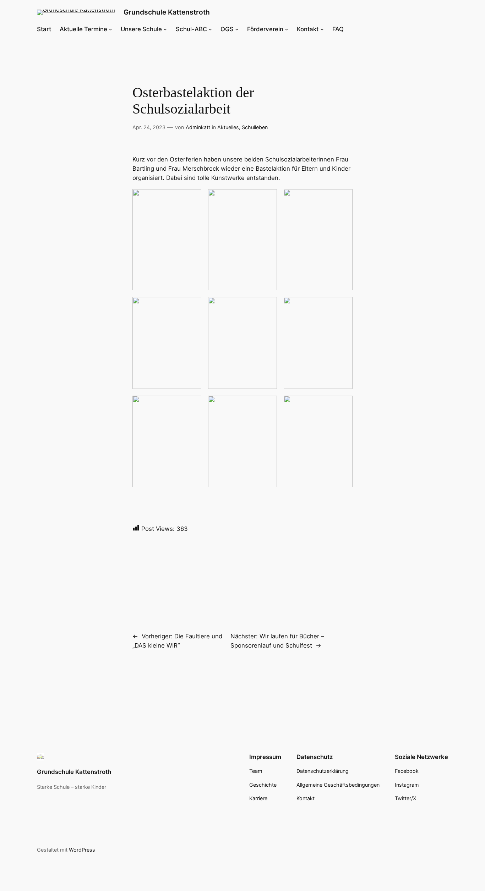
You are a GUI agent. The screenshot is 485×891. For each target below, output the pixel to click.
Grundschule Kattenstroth (167, 12)
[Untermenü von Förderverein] (286, 29)
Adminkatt (198, 127)
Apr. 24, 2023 (148, 127)
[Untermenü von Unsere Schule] (165, 29)
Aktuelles (228, 127)
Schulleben (255, 127)
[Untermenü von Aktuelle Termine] (110, 29)
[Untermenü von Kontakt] (322, 29)
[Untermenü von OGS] (237, 29)
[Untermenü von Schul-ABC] (210, 29)
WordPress (82, 850)
